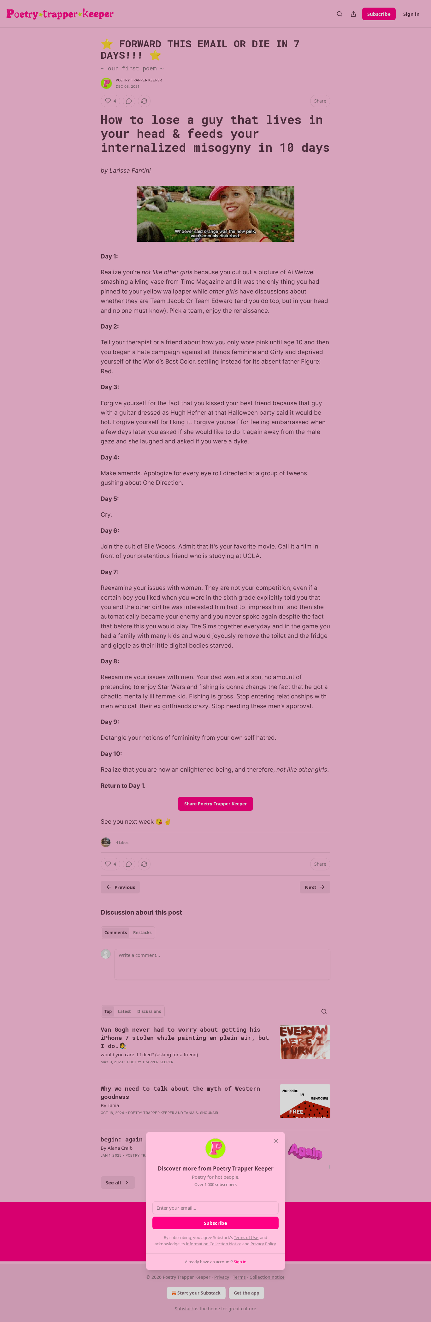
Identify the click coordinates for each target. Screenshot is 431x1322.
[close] (276, 1141)
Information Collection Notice (213, 1244)
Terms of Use (246, 1237)
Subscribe (215, 1223)
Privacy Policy (263, 1244)
